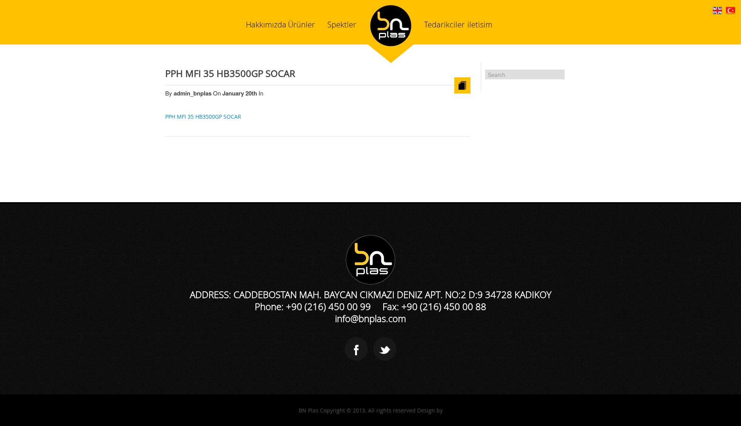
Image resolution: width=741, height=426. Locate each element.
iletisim (479, 24)
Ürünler (301, 24)
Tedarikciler (444, 24)
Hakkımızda (266, 24)
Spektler (341, 24)
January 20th (240, 93)
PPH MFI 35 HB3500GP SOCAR (230, 73)
